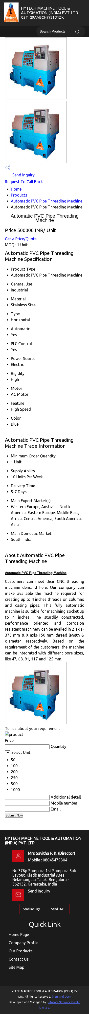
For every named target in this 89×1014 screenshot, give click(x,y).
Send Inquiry (23, 175)
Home (16, 189)
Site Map (16, 967)
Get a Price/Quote (21, 239)
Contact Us (19, 959)
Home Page (19, 934)
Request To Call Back (24, 181)
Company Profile (23, 942)
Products (19, 195)
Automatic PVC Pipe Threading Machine (46, 201)
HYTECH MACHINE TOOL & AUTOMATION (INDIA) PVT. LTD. (50, 12)
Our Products (21, 951)
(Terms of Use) (61, 996)
